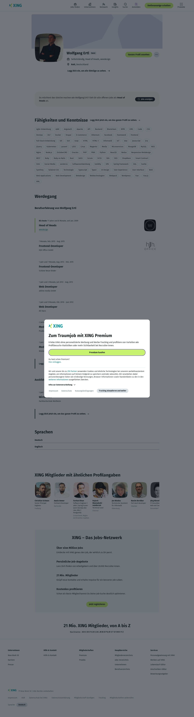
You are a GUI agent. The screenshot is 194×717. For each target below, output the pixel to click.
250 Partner (72, 371)
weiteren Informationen (58, 380)
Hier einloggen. (55, 362)
